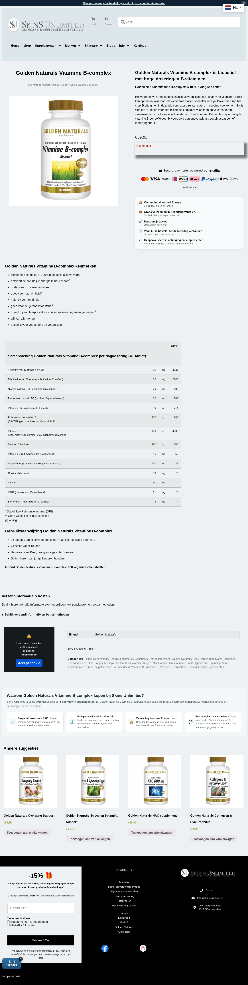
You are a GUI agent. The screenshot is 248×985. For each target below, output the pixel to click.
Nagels (147, 663)
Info (122, 45)
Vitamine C (151, 667)
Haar (195, 658)
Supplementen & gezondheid (29, 921)
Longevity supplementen (109, 663)
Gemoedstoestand (159, 658)
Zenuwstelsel (179, 667)
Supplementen (45, 45)
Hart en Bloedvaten (211, 658)
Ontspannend (177, 663)
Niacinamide (160, 663)
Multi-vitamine (133, 663)
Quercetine (201, 663)
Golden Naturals (51, 85)
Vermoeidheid (121, 667)
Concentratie (100, 658)
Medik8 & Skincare (22, 925)
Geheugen (141, 658)
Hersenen (229, 658)
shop (27, 45)
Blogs (110, 45)
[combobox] (179, 22)
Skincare (91, 45)
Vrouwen (165, 667)
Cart (94, 24)
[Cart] (93, 19)
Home (15, 45)
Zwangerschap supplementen (206, 667)
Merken (70, 45)
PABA (190, 663)
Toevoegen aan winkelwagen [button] (27, 832)
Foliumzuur (126, 658)
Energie (114, 658)
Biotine (88, 658)
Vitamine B (137, 667)
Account (109, 24)
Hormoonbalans (77, 663)
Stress (89, 667)
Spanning (215, 663)
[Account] (106, 19)
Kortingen (141, 45)
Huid (90, 663)
